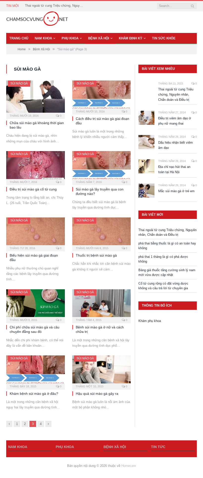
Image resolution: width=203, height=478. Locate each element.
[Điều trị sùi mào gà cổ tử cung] (35, 166)
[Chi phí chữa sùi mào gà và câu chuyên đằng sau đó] (35, 304)
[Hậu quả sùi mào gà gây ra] (101, 370)
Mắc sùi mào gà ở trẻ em (176, 191)
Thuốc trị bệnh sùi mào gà (96, 255)
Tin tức (158, 447)
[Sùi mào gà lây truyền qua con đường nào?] (101, 166)
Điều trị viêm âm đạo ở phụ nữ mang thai (174, 120)
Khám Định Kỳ (130, 38)
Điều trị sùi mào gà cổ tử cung (33, 189)
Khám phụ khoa (149, 321)
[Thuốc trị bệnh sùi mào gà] (101, 232)
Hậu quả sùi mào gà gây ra (97, 394)
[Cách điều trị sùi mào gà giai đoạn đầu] (101, 95)
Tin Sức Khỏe (164, 38)
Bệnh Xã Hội (98, 38)
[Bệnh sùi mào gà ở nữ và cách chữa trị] (101, 304)
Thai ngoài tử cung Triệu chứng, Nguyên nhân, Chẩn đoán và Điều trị (54, 5)
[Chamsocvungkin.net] (37, 22)
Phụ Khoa (70, 38)
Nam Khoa (43, 38)
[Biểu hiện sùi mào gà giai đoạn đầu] (35, 232)
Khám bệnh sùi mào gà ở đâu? (34, 394)
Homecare (128, 466)
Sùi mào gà (19, 83)
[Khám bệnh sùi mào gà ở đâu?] (35, 370)
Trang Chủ (18, 38)
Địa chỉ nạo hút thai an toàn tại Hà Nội (174, 169)
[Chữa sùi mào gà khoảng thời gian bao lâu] (35, 98)
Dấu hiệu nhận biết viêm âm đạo (175, 145)
